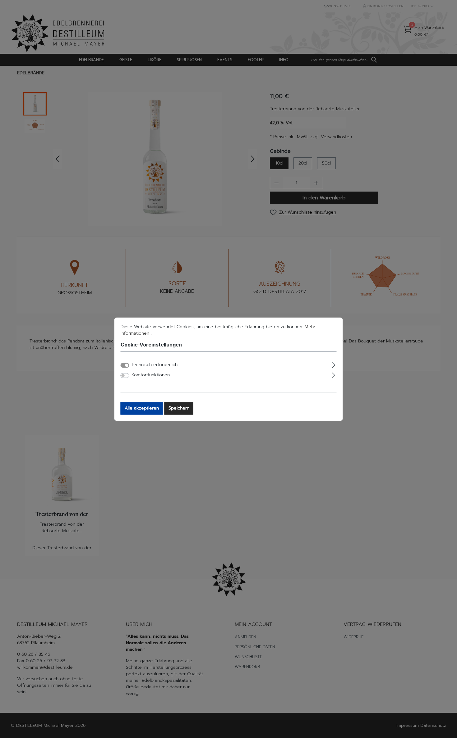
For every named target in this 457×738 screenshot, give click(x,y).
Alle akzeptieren (142, 408)
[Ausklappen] (333, 364)
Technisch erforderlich (155, 364)
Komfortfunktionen (151, 375)
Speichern (178, 408)
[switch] (125, 375)
